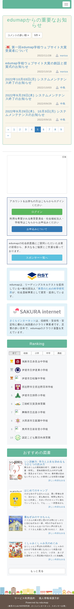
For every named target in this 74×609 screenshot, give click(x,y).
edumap (43, 602)
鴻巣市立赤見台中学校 (35, 361)
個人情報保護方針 (49, 598)
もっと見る (37, 571)
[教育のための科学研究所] (37, 275)
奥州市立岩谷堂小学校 (35, 429)
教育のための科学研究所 (19, 606)
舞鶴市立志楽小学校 (33, 412)
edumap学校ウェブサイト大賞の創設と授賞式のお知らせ (36, 65)
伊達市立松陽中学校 (33, 378)
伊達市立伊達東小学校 (35, 370)
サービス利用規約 (24, 598)
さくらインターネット (23, 320)
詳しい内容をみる (57, 480)
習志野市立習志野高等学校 (37, 386)
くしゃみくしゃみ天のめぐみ (41, 543)
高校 (59, 353)
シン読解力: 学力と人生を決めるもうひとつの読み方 (44, 463)
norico (63, 55)
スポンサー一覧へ (37, 257)
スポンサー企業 (58, 606)
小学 (37, 353)
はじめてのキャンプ (36, 490)
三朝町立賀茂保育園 (33, 403)
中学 (48, 353)
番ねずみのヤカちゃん (37, 517)
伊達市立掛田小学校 (33, 395)
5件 (36, 35)
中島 (62, 87)
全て (14, 353)
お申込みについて (37, 229)
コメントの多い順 (18, 35)
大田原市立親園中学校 (35, 420)
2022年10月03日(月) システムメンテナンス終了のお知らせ (36, 81)
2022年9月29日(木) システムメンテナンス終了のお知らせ (35, 97)
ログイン (37, 211)
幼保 (26, 353)
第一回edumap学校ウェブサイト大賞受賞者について (36, 49)
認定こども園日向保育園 (36, 437)
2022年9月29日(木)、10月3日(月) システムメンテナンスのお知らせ (36, 113)
